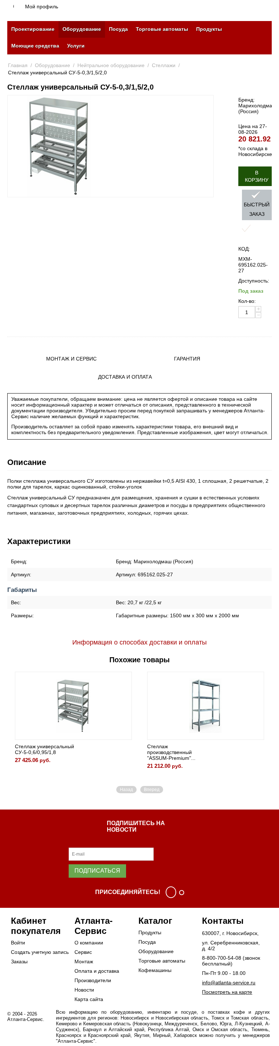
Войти (18, 943)
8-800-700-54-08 (221, 958)
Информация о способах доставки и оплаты (139, 642)
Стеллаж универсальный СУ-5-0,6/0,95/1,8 (44, 749)
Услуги (76, 46)
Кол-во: (247, 301)
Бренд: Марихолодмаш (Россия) (257, 105)
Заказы (19, 961)
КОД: (244, 249)
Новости (84, 990)
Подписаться (97, 871)
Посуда (118, 29)
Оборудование (81, 29)
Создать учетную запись (40, 952)
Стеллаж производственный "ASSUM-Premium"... (171, 752)
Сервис (83, 952)
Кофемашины (154, 970)
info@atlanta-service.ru (228, 982)
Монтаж (83, 961)
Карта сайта (88, 999)
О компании (88, 943)
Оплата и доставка (96, 971)
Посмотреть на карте (227, 992)
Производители (92, 980)
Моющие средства (35, 46)
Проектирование (32, 29)
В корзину (256, 176)
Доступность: (253, 281)
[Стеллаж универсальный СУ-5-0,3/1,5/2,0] (59, 146)
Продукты (209, 29)
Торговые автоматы (162, 29)
